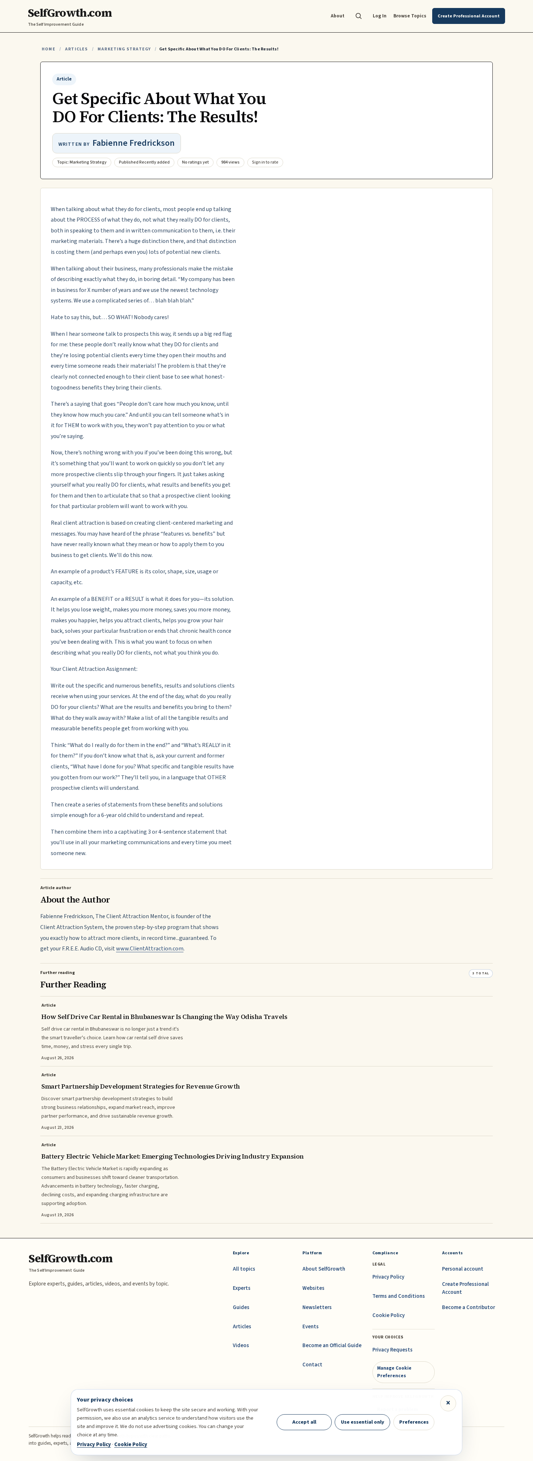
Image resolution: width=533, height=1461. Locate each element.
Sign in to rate (265, 162)
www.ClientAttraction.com (149, 949)
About (337, 15)
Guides (241, 1307)
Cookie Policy (388, 1315)
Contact (312, 1365)
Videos (241, 1345)
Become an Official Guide (331, 1345)
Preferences (414, 1422)
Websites (313, 1288)
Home (48, 49)
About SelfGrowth (323, 1269)
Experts (242, 1288)
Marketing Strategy (124, 49)
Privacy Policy (388, 1277)
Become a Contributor (468, 1307)
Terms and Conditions (398, 1296)
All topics (244, 1269)
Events (310, 1326)
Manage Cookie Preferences (394, 1372)
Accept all (304, 1422)
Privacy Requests (392, 1350)
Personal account (462, 1269)
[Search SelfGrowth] (359, 16)
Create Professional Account (465, 1288)
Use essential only (362, 1422)
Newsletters (317, 1307)
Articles (76, 49)
